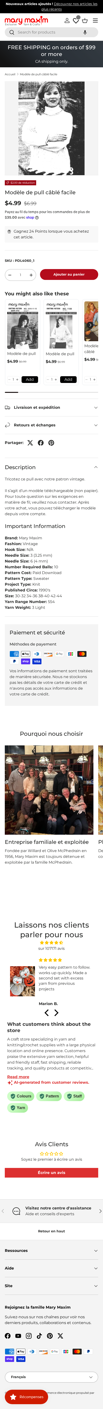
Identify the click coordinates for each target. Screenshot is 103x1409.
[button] (85, 32)
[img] (51, 943)
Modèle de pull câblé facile (38, 74)
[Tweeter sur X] (30, 442)
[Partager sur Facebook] (40, 442)
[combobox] (51, 32)
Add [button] (30, 379)
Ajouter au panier (69, 274)
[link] (22, 325)
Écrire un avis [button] (51, 1172)
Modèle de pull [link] (21, 353)
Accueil (10, 74)
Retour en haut (51, 1231)
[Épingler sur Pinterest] (51, 442)
